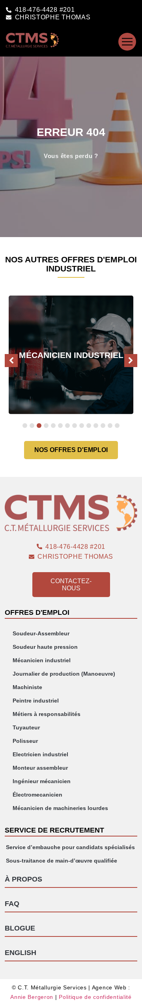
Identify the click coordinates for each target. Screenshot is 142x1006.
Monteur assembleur (40, 768)
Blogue (20, 928)
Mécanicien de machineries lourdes (60, 808)
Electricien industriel (40, 754)
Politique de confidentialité (95, 997)
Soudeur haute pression (45, 647)
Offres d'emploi (37, 612)
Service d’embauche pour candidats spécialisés (70, 847)
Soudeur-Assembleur (41, 633)
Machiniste (27, 687)
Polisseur (25, 741)
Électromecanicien (37, 794)
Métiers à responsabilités (46, 714)
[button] (130, 360)
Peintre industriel (36, 700)
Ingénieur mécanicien (42, 781)
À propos (23, 879)
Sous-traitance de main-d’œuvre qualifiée (61, 860)
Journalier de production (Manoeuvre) (64, 674)
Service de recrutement (54, 830)
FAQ (12, 904)
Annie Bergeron (31, 997)
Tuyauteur (26, 727)
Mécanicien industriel (42, 660)
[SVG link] (127, 42)
